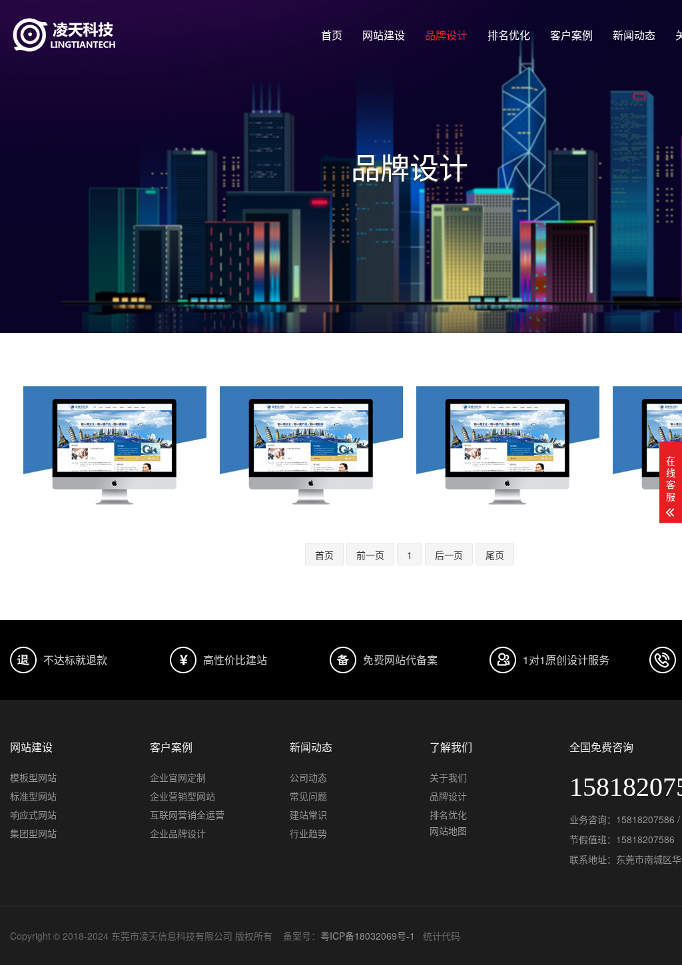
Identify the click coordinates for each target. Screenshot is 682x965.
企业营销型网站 (182, 796)
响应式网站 (33, 814)
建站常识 (308, 814)
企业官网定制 (178, 777)
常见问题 (308, 796)
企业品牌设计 (178, 833)
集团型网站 (33, 833)
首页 (331, 35)
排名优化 (509, 35)
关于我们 (448, 777)
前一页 (370, 554)
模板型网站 (33, 777)
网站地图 (448, 830)
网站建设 (383, 35)
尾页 (495, 554)
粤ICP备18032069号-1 (367, 935)
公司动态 (308, 777)
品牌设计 (446, 35)
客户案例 (571, 35)
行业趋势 (308, 833)
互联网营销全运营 (187, 814)
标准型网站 (33, 796)
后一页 (449, 554)
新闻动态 (634, 35)
